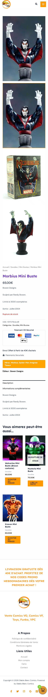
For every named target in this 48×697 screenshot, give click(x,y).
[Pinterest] (37, 691)
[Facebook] (11, 691)
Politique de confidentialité (24, 638)
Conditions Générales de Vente (24, 642)
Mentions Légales (24, 646)
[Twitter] (17, 691)
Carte (24, 664)
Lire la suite (33, 483)
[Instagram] (24, 691)
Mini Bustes (24, 267)
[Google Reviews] (30, 691)
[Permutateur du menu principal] (43, 4)
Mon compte (24, 660)
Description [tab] (8, 383)
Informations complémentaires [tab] (16, 388)
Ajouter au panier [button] (12, 481)
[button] (36, 4)
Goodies (14, 267)
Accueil (6, 267)
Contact (24, 667)
